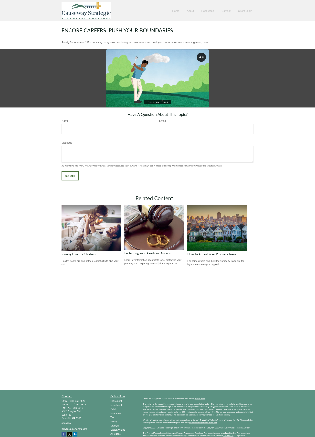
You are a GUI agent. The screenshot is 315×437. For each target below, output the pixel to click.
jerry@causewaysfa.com (74, 428)
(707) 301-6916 (78, 404)
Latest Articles (117, 429)
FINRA (226, 435)
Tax (112, 417)
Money (113, 421)
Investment (116, 405)
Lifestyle (114, 425)
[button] (176, 10)
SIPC (231, 435)
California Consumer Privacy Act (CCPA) (225, 419)
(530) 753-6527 (77, 400)
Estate (113, 409)
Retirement (116, 400)
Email (162, 121)
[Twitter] (69, 434)
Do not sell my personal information (203, 422)
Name (65, 121)
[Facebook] (64, 434)
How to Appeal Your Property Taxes (211, 254)
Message (67, 142)
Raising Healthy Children (79, 254)
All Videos (115, 433)
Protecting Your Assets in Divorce (147, 253)
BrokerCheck (200, 398)
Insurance (115, 413)
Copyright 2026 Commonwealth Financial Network (185, 427)
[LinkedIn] (75, 434)
